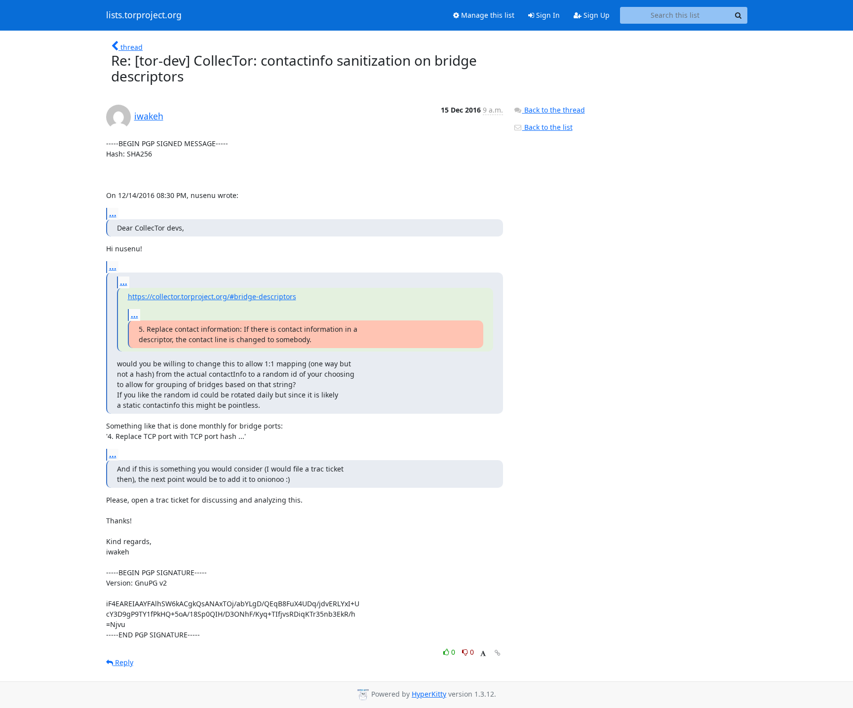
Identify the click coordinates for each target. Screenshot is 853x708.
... (112, 213)
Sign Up (596, 15)
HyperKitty (429, 694)
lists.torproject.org (144, 15)
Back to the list (547, 127)
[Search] (738, 15)
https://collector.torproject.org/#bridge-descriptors (212, 296)
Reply (123, 662)
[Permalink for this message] (497, 653)
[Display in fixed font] (483, 653)
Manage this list (486, 15)
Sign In (547, 15)
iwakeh (148, 116)
